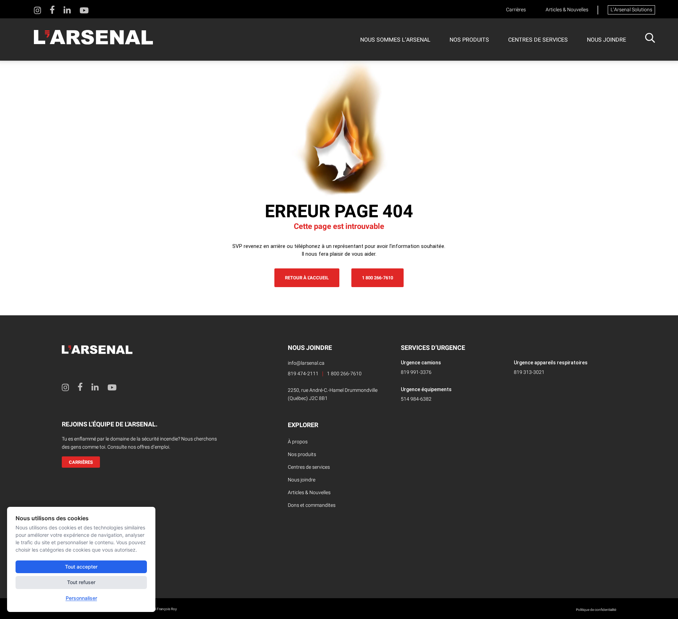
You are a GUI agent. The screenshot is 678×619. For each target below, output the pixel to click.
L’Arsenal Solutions (631, 10)
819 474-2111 (303, 373)
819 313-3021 (529, 372)
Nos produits (469, 40)
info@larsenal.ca (306, 363)
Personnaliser (81, 598)
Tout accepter (81, 567)
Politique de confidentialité (596, 609)
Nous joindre (606, 40)
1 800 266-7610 (377, 277)
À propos (298, 441)
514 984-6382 (416, 399)
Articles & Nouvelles (567, 10)
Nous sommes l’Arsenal (395, 40)
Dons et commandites (311, 505)
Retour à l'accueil (307, 277)
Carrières (516, 10)
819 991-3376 (416, 372)
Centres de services (538, 40)
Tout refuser (81, 582)
